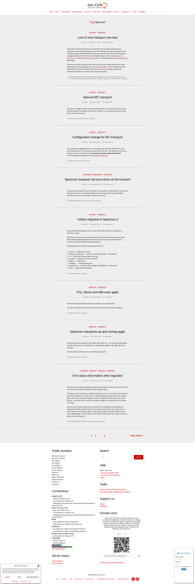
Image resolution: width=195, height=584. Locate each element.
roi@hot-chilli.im (120, 489)
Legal (30, 581)
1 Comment (108, 297)
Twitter (112, 78)
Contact (64, 579)
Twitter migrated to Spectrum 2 (97, 219)
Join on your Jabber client (110, 473)
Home (52, 12)
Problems (101, 370)
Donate (102, 504)
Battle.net (72, 76)
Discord (82, 76)
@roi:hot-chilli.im (106, 489)
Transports (101, 32)
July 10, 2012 (97, 297)
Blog (56, 12)
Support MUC (103, 67)
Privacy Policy (23, 581)
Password (178, 561)
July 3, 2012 (96, 336)
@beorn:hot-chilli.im (107, 492)
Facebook (88, 76)
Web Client (96, 12)
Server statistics (107, 12)
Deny (19, 577)
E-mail (102, 477)
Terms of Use (79, 579)
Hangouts (113, 76)
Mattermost (75, 78)
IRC (124, 76)
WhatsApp (117, 78)
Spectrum (89, 78)
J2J (70, 78)
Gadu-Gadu (100, 76)
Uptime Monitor (57, 561)
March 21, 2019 (96, 142)
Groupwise (107, 76)
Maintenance (97, 174)
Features (92, 32)
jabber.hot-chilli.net (99, 575)
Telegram (99, 78)
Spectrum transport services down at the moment (97, 179)
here (104, 56)
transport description (99, 156)
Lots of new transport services (97, 37)
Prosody (90, 421)
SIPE (80, 78)
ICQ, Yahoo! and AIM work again (97, 292)
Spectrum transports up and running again (97, 331)
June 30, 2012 (96, 380)
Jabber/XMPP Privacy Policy (106, 579)
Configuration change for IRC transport (97, 137)
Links (57, 579)
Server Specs (66, 12)
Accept (7, 577)
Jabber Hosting (76, 12)
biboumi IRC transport (97, 97)
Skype (84, 78)
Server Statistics (57, 563)
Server (86, 200)
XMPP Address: (179, 557)
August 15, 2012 (96, 224)
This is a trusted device (183, 566)
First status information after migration (97, 375)
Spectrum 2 (71, 58)
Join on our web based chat (110, 475)
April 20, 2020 (96, 102)
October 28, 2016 (96, 184)
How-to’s (116, 12)
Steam (94, 78)
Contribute (103, 506)
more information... (58, 549)
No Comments (109, 42)
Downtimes (87, 174)
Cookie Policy (15, 581)
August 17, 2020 (96, 42)
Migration (92, 287)
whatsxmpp (121, 58)
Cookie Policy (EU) (123, 579)
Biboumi (90, 58)
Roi (86, 42)
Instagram (119, 76)
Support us (126, 12)
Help (134, 12)
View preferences (32, 577)
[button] (38, 566)
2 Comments (108, 336)
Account (87, 12)
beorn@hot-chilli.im (123, 492)
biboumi (77, 76)
